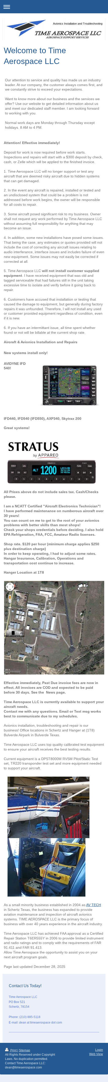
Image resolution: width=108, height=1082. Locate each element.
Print (13, 1050)
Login (99, 1050)
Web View (96, 1054)
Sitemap (24, 1050)
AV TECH (93, 905)
